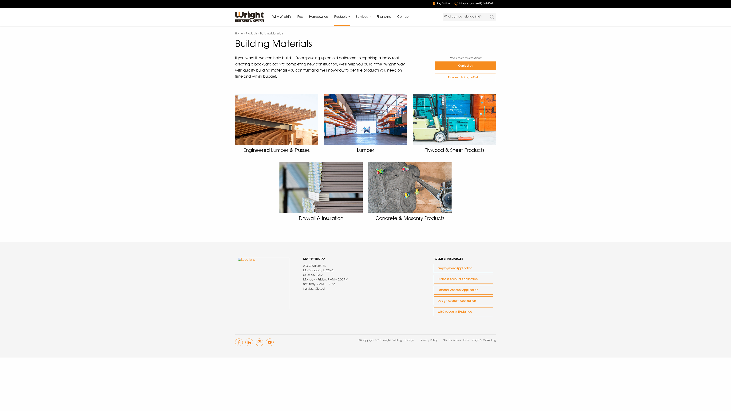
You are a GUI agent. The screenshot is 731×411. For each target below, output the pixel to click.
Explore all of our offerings (465, 77)
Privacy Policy (429, 340)
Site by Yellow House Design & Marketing (469, 340)
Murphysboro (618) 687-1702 (476, 3)
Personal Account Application (458, 290)
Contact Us (465, 66)
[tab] (342, 20)
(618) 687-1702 (312, 275)
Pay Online (443, 3)
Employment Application (455, 268)
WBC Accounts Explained (455, 312)
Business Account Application (458, 279)
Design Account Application (457, 301)
